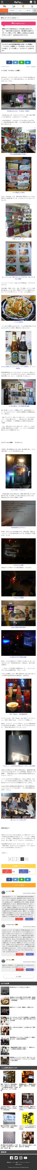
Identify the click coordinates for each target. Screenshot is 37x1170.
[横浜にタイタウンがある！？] (28, 62)
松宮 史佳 (33, 66)
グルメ (20, 10)
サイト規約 (15, 1162)
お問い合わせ (18, 1164)
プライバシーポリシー (25, 1162)
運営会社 (9, 1162)
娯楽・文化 (28, 10)
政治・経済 (12, 10)
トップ (4, 10)
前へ (10, 859)
